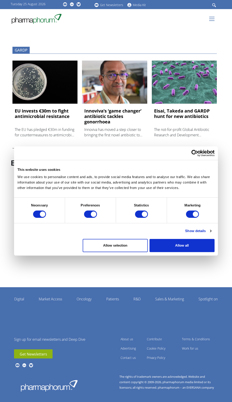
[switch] (90, 214)
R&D (137, 299)
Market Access (50, 299)
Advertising (128, 348)
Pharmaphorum (49, 386)
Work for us (190, 348)
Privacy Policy (156, 357)
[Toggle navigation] (213, 19)
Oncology (84, 299)
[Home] (38, 19)
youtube (65, 4)
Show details (195, 231)
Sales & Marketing (169, 299)
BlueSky (78, 4)
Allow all (182, 245)
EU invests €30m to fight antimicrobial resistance (42, 113)
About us (127, 339)
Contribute (154, 339)
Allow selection (115, 245)
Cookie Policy (156, 348)
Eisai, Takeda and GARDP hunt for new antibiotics (182, 113)
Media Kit (139, 5)
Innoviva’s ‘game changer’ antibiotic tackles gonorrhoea (112, 116)
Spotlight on (208, 299)
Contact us (128, 357)
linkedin (72, 4)
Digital (19, 299)
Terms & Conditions (196, 339)
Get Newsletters (111, 5)
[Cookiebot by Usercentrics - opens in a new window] (195, 153)
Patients (112, 299)
